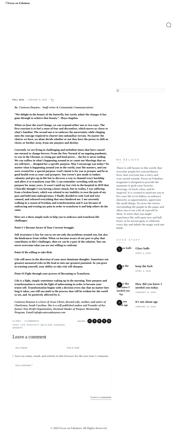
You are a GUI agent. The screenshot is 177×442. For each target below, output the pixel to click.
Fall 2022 (18, 100)
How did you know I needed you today (148, 285)
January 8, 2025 (37, 100)
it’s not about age (146, 301)
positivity (33, 325)
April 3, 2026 (143, 271)
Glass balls (142, 248)
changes (59, 325)
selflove (46, 325)
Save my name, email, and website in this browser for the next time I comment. (62, 355)
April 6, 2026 (143, 253)
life (22, 325)
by (52, 99)
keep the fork (144, 266)
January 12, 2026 (145, 292)
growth (17, 328)
